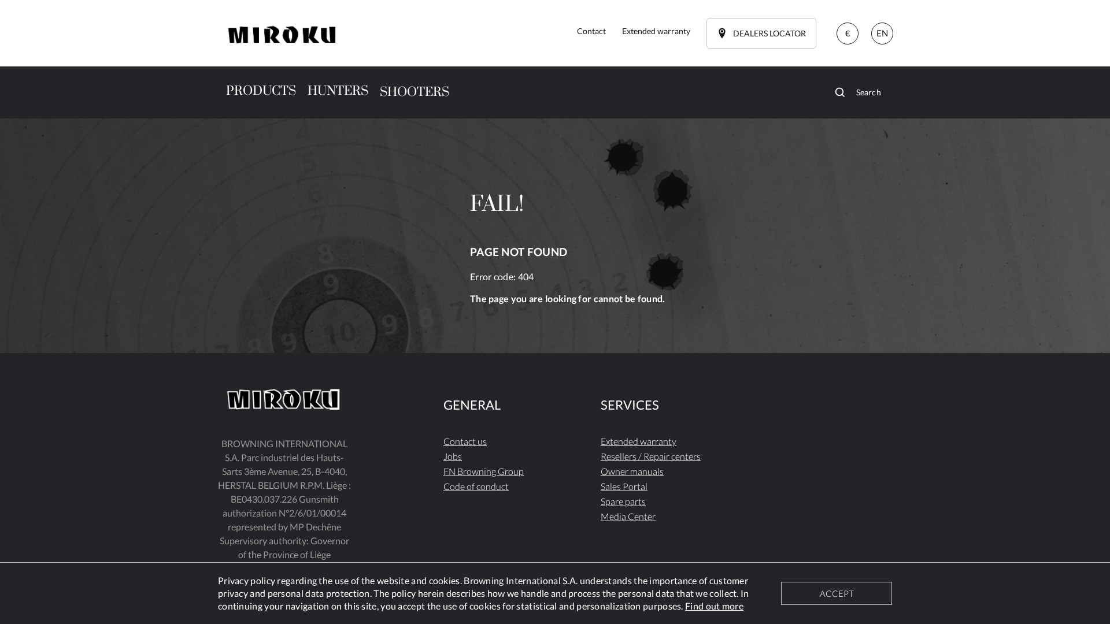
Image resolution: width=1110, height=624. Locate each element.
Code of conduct (476, 486)
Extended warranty (638, 441)
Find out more (714, 605)
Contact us (465, 441)
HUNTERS (338, 91)
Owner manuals (632, 471)
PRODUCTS (261, 91)
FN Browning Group (483, 471)
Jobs (452, 456)
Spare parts (623, 501)
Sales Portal (624, 486)
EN (882, 33)
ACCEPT (837, 593)
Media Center (628, 516)
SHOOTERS (414, 92)
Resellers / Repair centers (651, 456)
